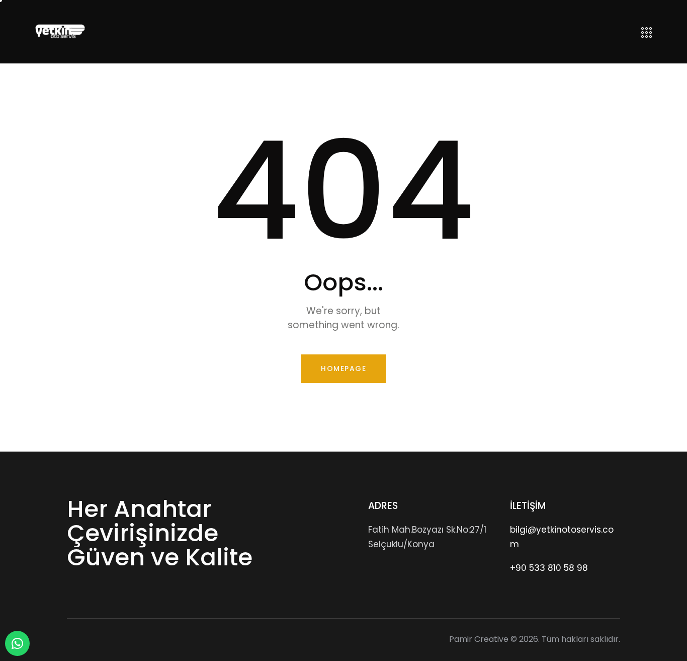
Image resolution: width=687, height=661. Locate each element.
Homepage (343, 368)
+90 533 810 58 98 (549, 568)
